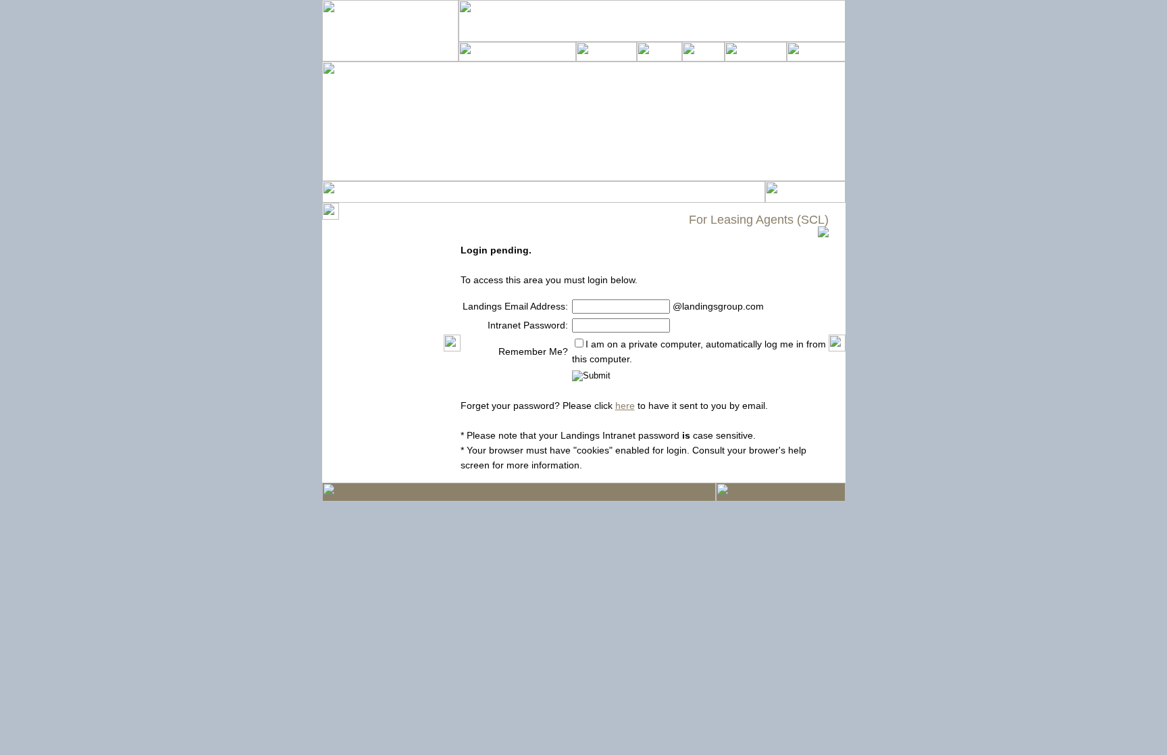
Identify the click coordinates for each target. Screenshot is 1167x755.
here (625, 405)
